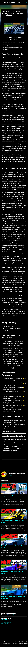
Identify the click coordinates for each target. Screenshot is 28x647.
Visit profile (10, 475)
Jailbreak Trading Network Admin (16, 473)
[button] (2, 20)
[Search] (26, 2)
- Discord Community (6, 620)
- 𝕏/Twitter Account (6, 622)
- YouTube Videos (5, 623)
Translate (12, 614)
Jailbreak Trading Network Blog (12, 2)
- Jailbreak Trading (5, 619)
